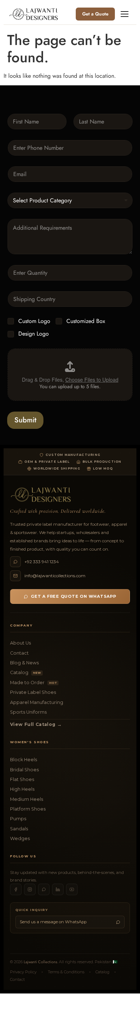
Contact (19, 653)
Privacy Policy (23, 971)
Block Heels (23, 759)
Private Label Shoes (33, 692)
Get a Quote (95, 13)
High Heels (22, 789)
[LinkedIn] (58, 889)
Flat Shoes (22, 779)
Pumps (18, 818)
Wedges (20, 838)
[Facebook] (16, 889)
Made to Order (33, 682)
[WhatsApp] (44, 889)
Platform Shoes (28, 809)
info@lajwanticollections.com (54, 575)
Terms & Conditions (66, 971)
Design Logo (33, 334)
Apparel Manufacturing (36, 702)
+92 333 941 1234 (41, 561)
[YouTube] (72, 889)
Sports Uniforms (28, 712)
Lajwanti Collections (40, 962)
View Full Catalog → (36, 724)
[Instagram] (30, 889)
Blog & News (24, 662)
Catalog (25, 672)
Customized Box (85, 321)
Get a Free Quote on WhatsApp (73, 596)
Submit (25, 420)
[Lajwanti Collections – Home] (34, 14)
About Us (20, 643)
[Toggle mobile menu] (124, 14)
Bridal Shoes (24, 769)
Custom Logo (34, 321)
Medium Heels (26, 799)
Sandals (19, 828)
